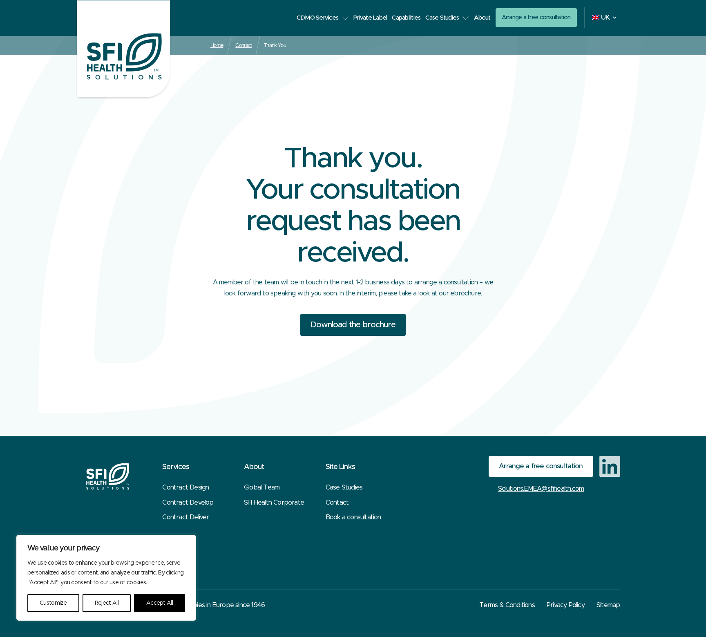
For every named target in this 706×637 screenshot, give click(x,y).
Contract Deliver (185, 517)
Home (216, 45)
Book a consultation (353, 517)
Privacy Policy (566, 605)
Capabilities (406, 18)
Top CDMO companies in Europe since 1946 (202, 605)
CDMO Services (317, 18)
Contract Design (185, 487)
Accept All (159, 603)
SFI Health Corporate (274, 502)
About (482, 18)
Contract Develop (187, 502)
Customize (53, 603)
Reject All (106, 603)
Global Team (261, 487)
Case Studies (442, 18)
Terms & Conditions (507, 605)
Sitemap (608, 605)
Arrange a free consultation (536, 17)
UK (605, 17)
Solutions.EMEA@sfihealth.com (541, 488)
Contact (243, 45)
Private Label (370, 18)
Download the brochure (353, 325)
